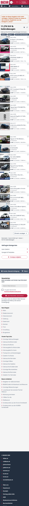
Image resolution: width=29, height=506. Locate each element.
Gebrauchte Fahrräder (9, 358)
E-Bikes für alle (13, 397)
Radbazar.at (12, 400)
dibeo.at (11, 458)
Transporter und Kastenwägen (12, 353)
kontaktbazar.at (14, 480)
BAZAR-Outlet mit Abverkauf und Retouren (15, 384)
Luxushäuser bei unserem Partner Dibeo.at (12, 391)
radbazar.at (12, 461)
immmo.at (12, 470)
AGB (10, 497)
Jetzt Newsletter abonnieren (16, 296)
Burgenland (6, 332)
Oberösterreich (7, 316)
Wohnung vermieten (15, 394)
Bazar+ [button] (10, 34)
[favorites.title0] (17, 2)
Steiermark (6, 321)
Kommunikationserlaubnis (12, 292)
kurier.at (12, 474)
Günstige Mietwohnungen (15, 387)
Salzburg (5, 319)
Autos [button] (3, 34)
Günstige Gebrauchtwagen (11, 339)
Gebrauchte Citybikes (9, 364)
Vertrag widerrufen (9, 494)
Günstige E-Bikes (8, 361)
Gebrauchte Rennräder (9, 372)
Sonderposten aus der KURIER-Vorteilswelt (11, 406)
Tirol (4, 327)
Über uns (6, 485)
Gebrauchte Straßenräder (10, 367)
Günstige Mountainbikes (10, 369)
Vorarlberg (6, 330)
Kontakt (5, 491)
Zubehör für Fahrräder (9, 375)
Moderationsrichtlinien (10, 500)
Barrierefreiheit (14, 503)
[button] (12, 2)
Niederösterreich (8, 313)
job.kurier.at (13, 464)
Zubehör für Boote (8, 356)
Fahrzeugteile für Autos (9, 350)
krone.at (12, 477)
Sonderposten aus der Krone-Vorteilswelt (15, 403)
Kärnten (5, 324)
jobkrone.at (13, 467)
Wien (4, 310)
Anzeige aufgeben (15, 257)
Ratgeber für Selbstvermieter (15, 382)
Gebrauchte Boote (8, 345)
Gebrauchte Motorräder (10, 342)
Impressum (12, 488)
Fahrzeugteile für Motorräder (11, 347)
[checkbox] (14, 291)
